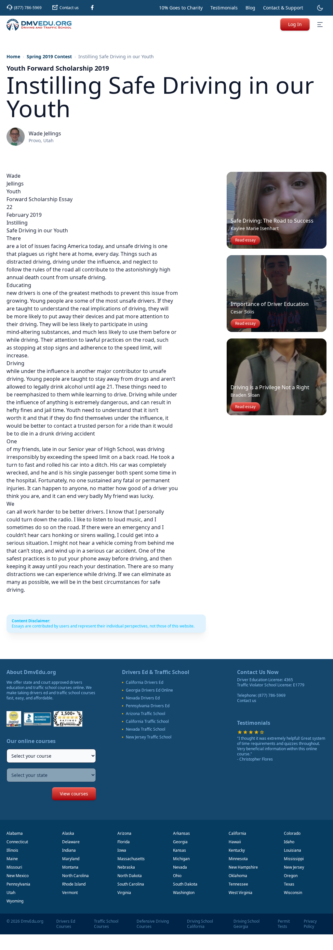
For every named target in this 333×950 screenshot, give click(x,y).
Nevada (180, 867)
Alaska (68, 833)
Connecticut (17, 842)
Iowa (121, 850)
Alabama (15, 833)
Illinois (12, 850)
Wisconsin (293, 892)
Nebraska (126, 867)
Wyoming (15, 901)
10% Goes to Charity (181, 8)
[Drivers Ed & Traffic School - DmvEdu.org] (39, 25)
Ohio (177, 875)
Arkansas (181, 833)
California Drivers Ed (144, 682)
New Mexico (18, 875)
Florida (123, 842)
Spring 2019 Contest (49, 56)
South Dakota (185, 884)
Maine (12, 858)
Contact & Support (283, 8)
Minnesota (238, 858)
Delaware (71, 842)
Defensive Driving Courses (153, 924)
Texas (289, 884)
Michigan (181, 858)
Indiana (69, 850)
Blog (250, 8)
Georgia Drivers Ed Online (149, 690)
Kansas (179, 850)
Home (13, 56)
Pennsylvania (18, 884)
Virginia (124, 892)
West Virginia (240, 892)
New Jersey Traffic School (148, 737)
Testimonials (224, 8)
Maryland (70, 858)
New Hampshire (243, 867)
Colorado (292, 833)
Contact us (246, 700)
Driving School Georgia (246, 924)
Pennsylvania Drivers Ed (147, 706)
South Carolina (130, 884)
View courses (74, 794)
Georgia (180, 842)
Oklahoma (238, 875)
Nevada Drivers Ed (143, 698)
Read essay (245, 240)
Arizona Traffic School (145, 713)
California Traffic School (147, 721)
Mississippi (294, 858)
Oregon (291, 875)
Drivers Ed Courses (65, 924)
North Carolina (75, 875)
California (237, 833)
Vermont (70, 892)
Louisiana (292, 850)
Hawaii (235, 842)
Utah (11, 892)
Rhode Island (74, 884)
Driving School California (200, 924)
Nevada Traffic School (145, 729)
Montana (70, 867)
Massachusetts (131, 858)
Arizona (124, 833)
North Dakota (129, 875)
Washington (183, 892)
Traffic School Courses (106, 924)
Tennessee (238, 884)
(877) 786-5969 (272, 695)
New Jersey (294, 867)
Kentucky (237, 850)
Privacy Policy (310, 924)
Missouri (14, 867)
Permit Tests (284, 924)
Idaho (289, 842)
